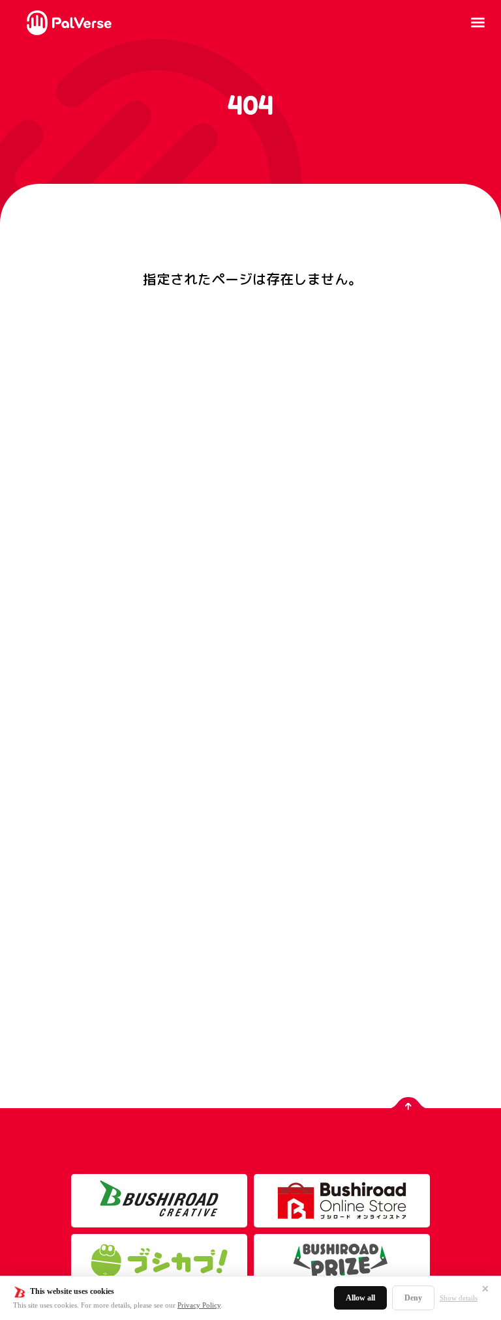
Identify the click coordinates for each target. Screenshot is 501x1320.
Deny (413, 1297)
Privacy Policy (198, 1305)
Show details (459, 1298)
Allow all (360, 1297)
